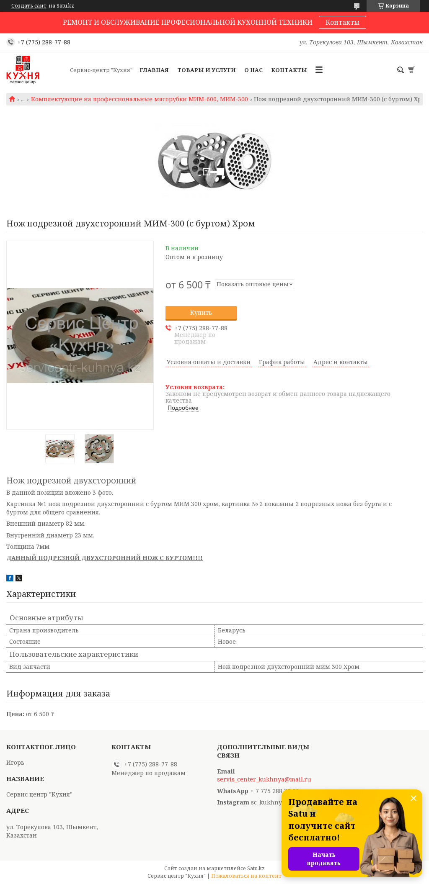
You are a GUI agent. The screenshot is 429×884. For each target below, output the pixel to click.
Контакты (342, 22)
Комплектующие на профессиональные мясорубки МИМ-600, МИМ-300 (139, 99)
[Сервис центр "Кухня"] (35, 70)
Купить (201, 312)
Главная (154, 70)
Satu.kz (256, 868)
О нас (253, 70)
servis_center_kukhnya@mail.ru (264, 779)
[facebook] (9, 579)
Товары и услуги (206, 70)
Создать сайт (29, 6)
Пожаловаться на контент (246, 875)
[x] (19, 579)
